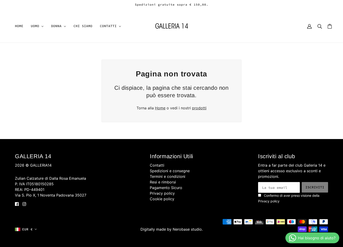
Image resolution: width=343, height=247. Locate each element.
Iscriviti (314, 187)
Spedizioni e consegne (170, 170)
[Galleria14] (171, 25)
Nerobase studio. (188, 229)
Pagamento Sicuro (166, 187)
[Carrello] (330, 26)
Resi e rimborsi (163, 182)
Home (160, 108)
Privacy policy (162, 193)
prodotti (199, 108)
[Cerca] (320, 26)
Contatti (157, 165)
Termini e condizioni (167, 176)
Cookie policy (162, 199)
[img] (17, 203)
